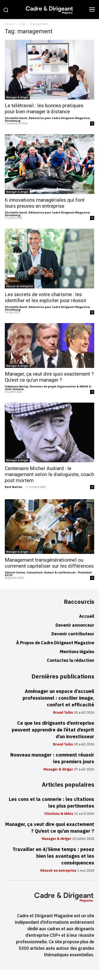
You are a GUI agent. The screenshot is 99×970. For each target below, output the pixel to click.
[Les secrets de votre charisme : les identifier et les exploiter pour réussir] (49, 258)
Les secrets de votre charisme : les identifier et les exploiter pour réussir (46, 297)
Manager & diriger (17, 97)
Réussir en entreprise (19, 286)
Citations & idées (58, 814)
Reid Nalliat (13, 487)
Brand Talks (63, 713)
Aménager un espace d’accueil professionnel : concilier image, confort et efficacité (58, 698)
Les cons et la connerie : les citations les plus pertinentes (51, 803)
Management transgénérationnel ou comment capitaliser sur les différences (49, 563)
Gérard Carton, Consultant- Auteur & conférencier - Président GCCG (48, 574)
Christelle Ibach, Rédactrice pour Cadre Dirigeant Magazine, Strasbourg (47, 119)
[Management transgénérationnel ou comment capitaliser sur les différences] (49, 526)
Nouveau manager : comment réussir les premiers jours (52, 758)
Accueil (9, 24)
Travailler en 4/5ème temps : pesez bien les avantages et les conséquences (53, 856)
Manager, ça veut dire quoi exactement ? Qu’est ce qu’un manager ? (49, 377)
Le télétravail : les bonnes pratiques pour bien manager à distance (44, 108)
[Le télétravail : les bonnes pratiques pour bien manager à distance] (49, 70)
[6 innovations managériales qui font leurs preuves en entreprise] (49, 164)
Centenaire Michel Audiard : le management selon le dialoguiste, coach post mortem (49, 474)
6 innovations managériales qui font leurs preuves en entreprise (45, 203)
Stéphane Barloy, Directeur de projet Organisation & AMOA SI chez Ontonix (48, 388)
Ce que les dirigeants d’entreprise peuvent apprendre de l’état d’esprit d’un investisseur (53, 729)
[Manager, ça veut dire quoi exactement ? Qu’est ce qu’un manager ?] (49, 345)
